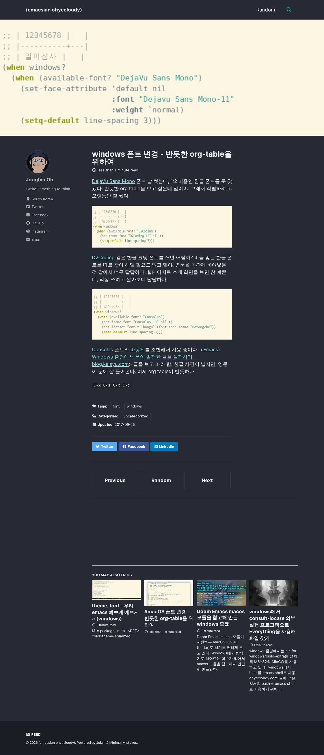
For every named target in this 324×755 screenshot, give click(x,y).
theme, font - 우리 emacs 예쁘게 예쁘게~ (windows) (115, 612)
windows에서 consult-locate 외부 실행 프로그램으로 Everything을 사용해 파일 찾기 (272, 625)
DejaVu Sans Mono (113, 181)
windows (134, 406)
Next (207, 480)
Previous (115, 480)
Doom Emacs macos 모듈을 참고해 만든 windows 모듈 (221, 618)
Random (265, 10)
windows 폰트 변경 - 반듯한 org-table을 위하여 (162, 157)
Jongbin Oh (39, 179)
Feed (35, 734)
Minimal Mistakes (123, 742)
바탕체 (137, 349)
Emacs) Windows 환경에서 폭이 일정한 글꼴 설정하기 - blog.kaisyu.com (156, 357)
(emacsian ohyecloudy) (54, 10)
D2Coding (103, 257)
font (116, 406)
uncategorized (135, 416)
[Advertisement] (195, 535)
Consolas (102, 349)
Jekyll (100, 742)
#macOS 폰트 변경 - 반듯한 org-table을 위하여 (168, 618)
